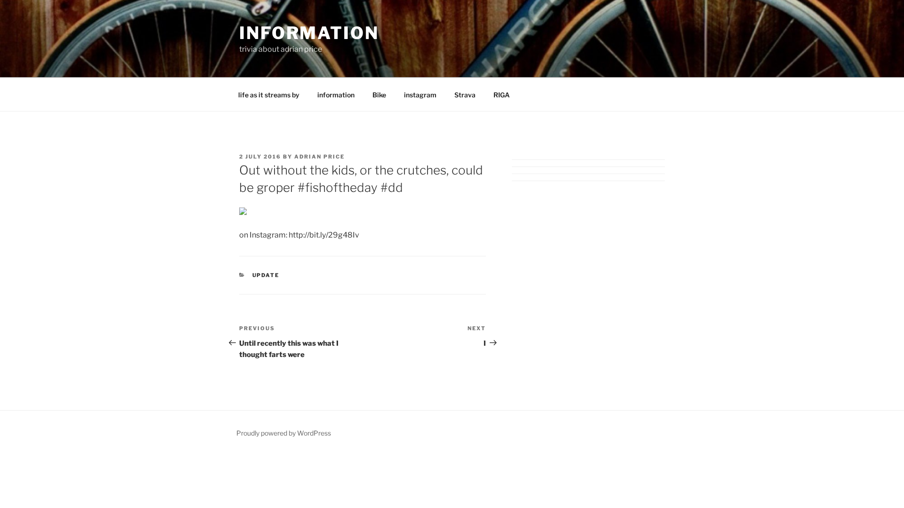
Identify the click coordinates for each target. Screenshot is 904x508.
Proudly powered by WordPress (283, 433)
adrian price (319, 156)
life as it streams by (268, 95)
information (309, 33)
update (266, 275)
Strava (465, 95)
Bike (379, 95)
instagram (420, 95)
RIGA (501, 95)
